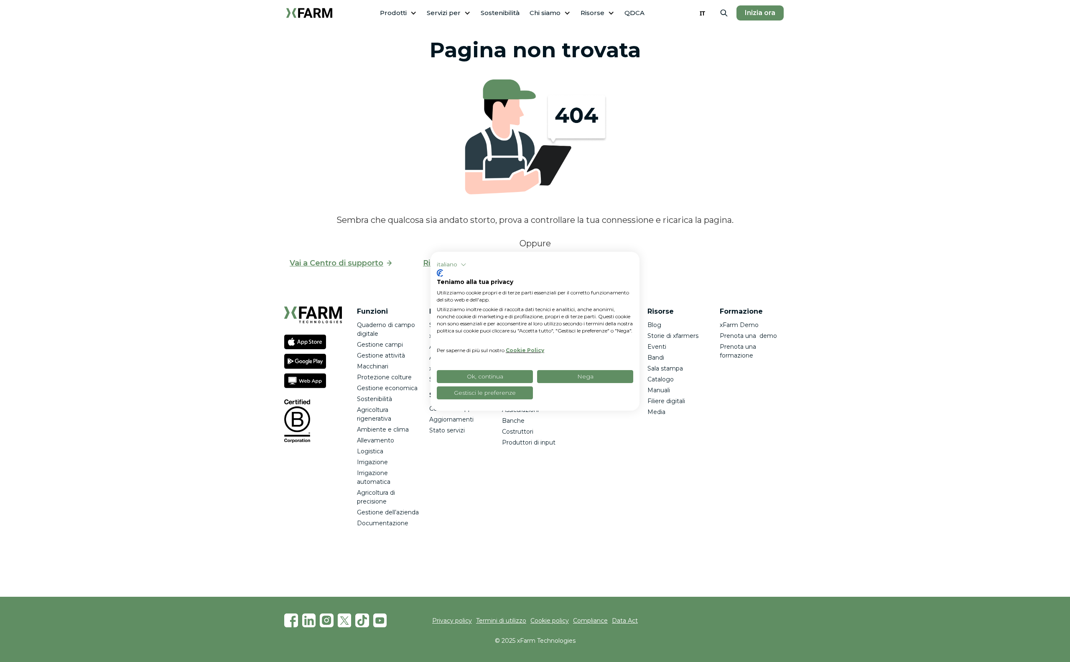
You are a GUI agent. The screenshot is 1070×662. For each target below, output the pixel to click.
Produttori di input (528, 442)
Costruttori (517, 431)
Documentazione (382, 523)
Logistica (370, 451)
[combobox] (702, 13)
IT (702, 13)
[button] (398, 13)
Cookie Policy (525, 350)
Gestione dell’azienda (388, 512)
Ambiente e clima (383, 429)
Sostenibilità (500, 13)
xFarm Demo (739, 325)
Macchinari (372, 366)
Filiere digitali (666, 401)
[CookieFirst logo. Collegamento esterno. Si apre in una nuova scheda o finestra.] (440, 273)
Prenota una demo (748, 336)
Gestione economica (387, 388)
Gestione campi (380, 344)
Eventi (656, 346)
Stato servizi (447, 430)
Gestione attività (381, 355)
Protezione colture (384, 377)
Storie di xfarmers (672, 336)
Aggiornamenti (451, 419)
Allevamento (375, 440)
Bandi (655, 357)
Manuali (658, 390)
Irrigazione (372, 462)
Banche (513, 420)
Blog (654, 325)
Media (656, 412)
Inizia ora (760, 13)
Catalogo (660, 379)
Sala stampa (665, 368)
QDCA (634, 13)
